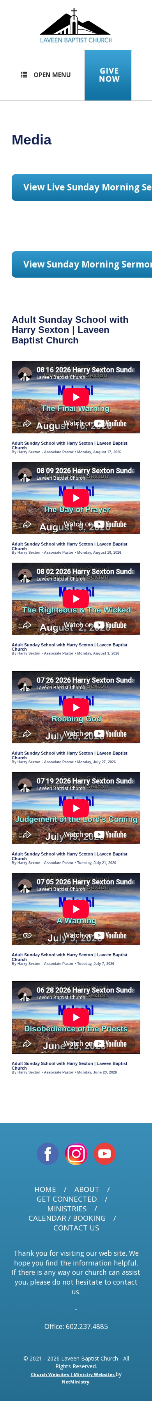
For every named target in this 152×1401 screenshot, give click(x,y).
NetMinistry (75, 1382)
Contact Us (76, 1228)
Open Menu (52, 74)
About (86, 1189)
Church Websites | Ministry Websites (73, 1374)
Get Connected (67, 1199)
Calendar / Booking (67, 1218)
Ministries (67, 1209)
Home (45, 1189)
